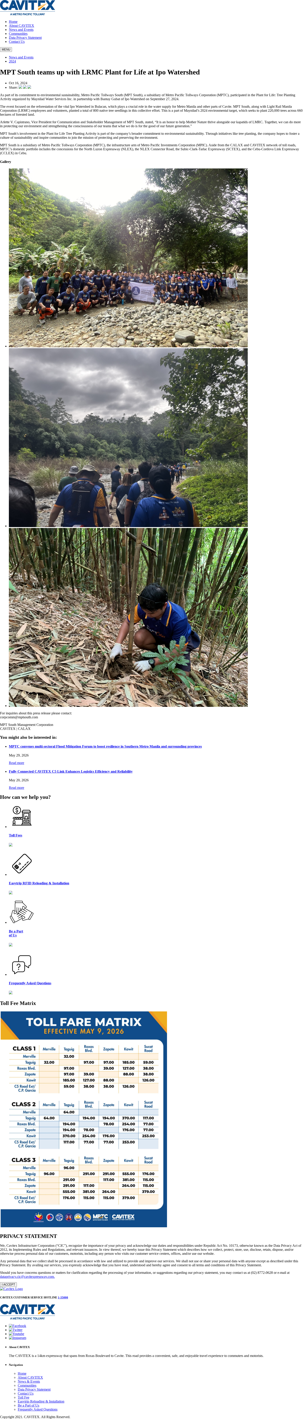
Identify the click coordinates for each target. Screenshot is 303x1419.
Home (13, 21)
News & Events (29, 1381)
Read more (16, 763)
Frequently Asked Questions (37, 1409)
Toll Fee (23, 1397)
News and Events (21, 29)
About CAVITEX (21, 25)
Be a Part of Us (28, 1405)
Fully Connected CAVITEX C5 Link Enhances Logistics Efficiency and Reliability (71, 771)
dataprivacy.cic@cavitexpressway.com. (27, 1276)
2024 (12, 61)
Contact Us (17, 41)
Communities (18, 33)
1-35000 (63, 1297)
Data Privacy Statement (25, 37)
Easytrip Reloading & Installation (41, 1401)
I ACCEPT (8, 1284)
